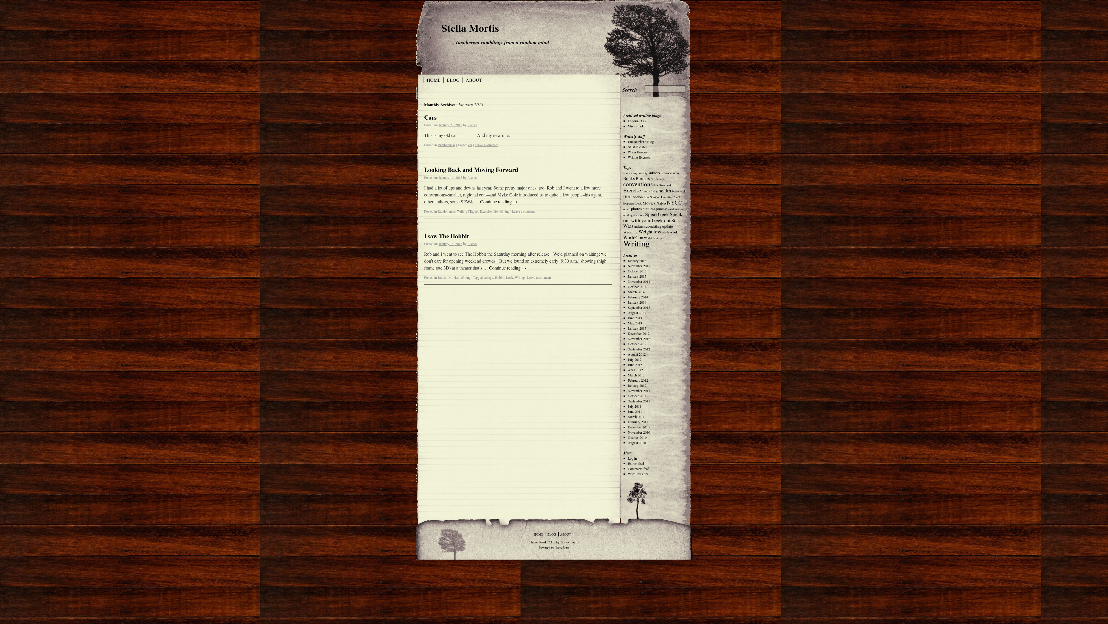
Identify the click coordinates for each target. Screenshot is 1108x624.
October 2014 (637, 286)
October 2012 (637, 343)
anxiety (643, 173)
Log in (632, 458)
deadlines (659, 185)
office (626, 209)
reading (627, 215)
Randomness (446, 144)
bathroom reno (670, 173)
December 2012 (639, 333)
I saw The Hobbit (446, 236)
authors (654, 172)
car (470, 144)
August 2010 (637, 442)
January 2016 (637, 260)
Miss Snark (636, 126)
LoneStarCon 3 (670, 197)
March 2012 (636, 375)
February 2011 (638, 421)
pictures (649, 208)
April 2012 (635, 369)
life (495, 211)
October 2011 (637, 395)
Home (434, 80)
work (674, 232)
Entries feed (636, 463)
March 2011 (636, 416)
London (636, 196)
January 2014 (637, 302)
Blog (453, 80)
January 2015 (637, 276)
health (664, 190)
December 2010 (639, 427)
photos (636, 208)
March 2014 (636, 291)
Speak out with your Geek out (652, 217)
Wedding (630, 232)
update (667, 226)
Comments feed (638, 468)
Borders (643, 178)
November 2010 (639, 432)
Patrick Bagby (569, 542)
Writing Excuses (639, 157)
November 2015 (639, 265)
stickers (638, 226)
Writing (462, 211)
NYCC (674, 202)
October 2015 (637, 271)
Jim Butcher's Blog (641, 141)
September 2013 (639, 307)
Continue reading (498, 201)
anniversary (630, 173)
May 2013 (635, 323)
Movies (453, 277)
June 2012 (635, 364)
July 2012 (634, 359)
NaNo (661, 203)
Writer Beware (637, 152)
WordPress (562, 547)
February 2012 (638, 380)
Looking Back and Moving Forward (471, 169)
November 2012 (639, 338)
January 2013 (637, 328)
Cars (430, 117)
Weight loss (650, 231)
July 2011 (634, 406)
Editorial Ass (637, 120)
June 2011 (635, 411)
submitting (652, 226)
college (488, 277)
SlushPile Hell (637, 146)
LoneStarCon (652, 197)
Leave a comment (486, 144)
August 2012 (637, 354)
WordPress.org (638, 473)
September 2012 (639, 349)
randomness (675, 209)
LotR (509, 277)
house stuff (678, 191)
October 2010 (637, 437)
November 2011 (639, 390)
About (474, 80)
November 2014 (639, 281)
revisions (638, 215)
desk (668, 185)
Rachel (472, 124)
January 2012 (637, 385)
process (661, 208)
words (665, 232)
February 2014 (638, 297)
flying (654, 191)
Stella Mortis (470, 27)
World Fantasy (653, 238)
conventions (638, 184)
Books (442, 277)
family (646, 191)
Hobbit (499, 277)
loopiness (629, 203)
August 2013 (637, 312)
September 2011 (639, 401)
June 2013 (635, 317)
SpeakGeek (657, 214)
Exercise (486, 211)
